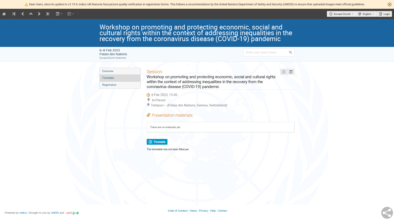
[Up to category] (31, 14)
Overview (107, 71)
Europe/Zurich (342, 14)
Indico (23, 212)
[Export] (59, 14)
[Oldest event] (14, 14)
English (367, 14)
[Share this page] (387, 213)
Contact (222, 210)
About (193, 210)
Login (387, 14)
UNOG (55, 212)
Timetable (108, 77)
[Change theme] (71, 14)
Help (213, 210)
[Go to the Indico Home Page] (4, 14)
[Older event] (23, 14)
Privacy (203, 210)
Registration (109, 84)
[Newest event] (47, 14)
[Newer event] (39, 14)
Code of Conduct (178, 210)
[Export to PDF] (283, 72)
